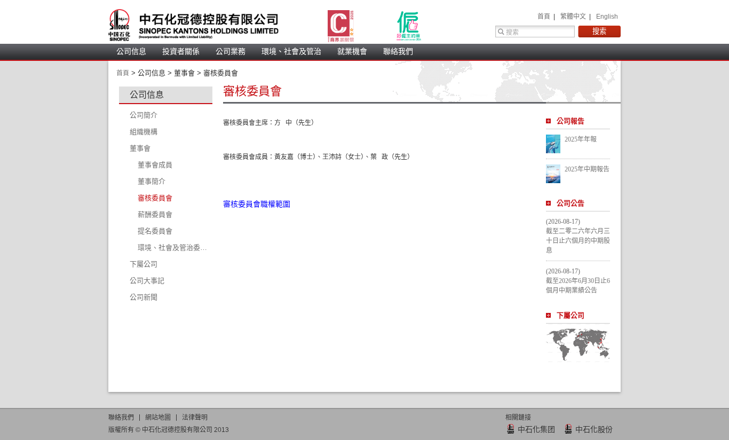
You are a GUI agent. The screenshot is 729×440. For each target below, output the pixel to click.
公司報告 (570, 121)
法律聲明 (195, 417)
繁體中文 (574, 16)
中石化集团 (536, 429)
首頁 (544, 16)
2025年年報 (581, 139)
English (607, 16)
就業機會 (352, 51)
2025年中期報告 (587, 169)
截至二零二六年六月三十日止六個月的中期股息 (578, 240)
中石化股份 (594, 429)
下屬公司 (570, 315)
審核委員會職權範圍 (256, 204)
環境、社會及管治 (291, 51)
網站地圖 (158, 417)
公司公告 (570, 203)
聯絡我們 (398, 51)
